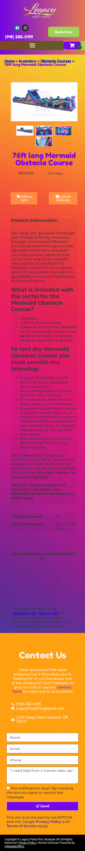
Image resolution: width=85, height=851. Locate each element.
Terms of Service (22, 826)
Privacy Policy (48, 822)
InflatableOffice (14, 846)
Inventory (27, 61)
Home (10, 61)
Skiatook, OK (25, 613)
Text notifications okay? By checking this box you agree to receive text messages (40, 792)
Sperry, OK (48, 613)
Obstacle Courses (56, 61)
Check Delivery (63, 198)
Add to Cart (26, 198)
